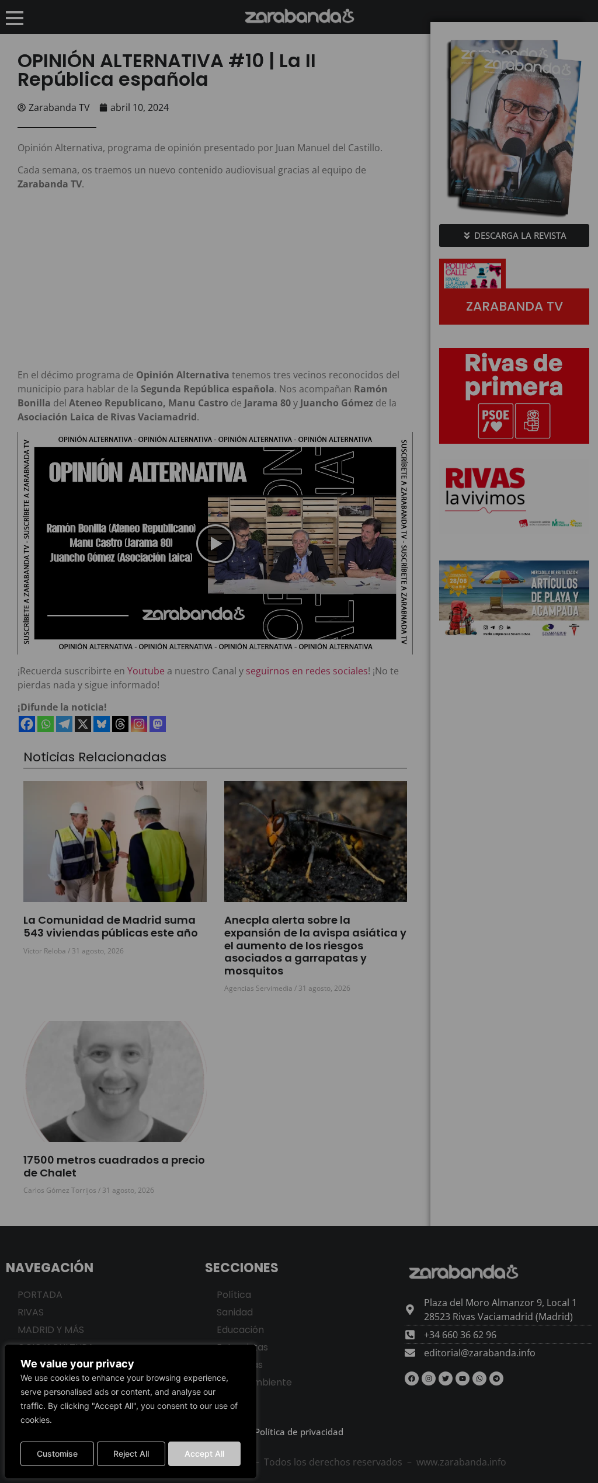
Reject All (131, 1453)
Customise (57, 1453)
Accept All (204, 1453)
